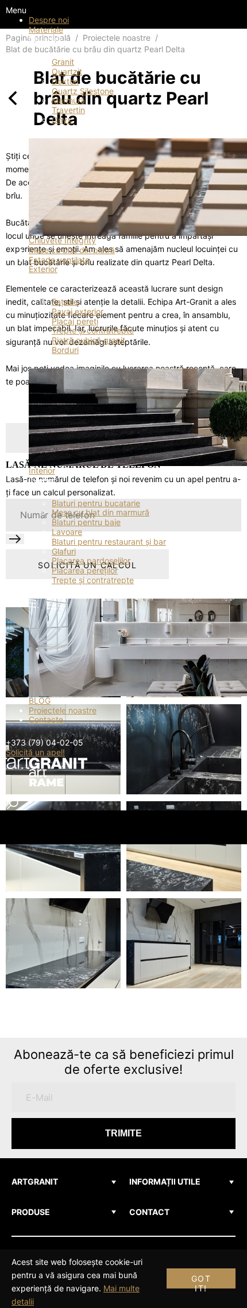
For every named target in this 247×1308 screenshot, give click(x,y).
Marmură (68, 100)
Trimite (123, 1133)
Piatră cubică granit (88, 340)
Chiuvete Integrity (62, 240)
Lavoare (67, 532)
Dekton (65, 81)
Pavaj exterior (77, 311)
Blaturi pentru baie (86, 522)
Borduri (65, 350)
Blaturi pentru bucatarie (96, 503)
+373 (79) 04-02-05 (44, 742)
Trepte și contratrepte (93, 330)
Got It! (201, 1281)
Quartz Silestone (83, 91)
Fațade (65, 301)
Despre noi (49, 20)
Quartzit (67, 71)
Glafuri (64, 551)
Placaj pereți (75, 321)
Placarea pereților (85, 570)
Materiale (46, 29)
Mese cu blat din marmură (100, 512)
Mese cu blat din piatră (72, 250)
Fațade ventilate (59, 260)
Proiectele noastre (63, 710)
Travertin (68, 110)
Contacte (46, 719)
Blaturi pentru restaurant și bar (109, 541)
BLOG (40, 700)
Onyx (62, 120)
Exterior (43, 269)
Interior (42, 470)
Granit (63, 62)
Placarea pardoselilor (91, 560)
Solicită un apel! (35, 752)
